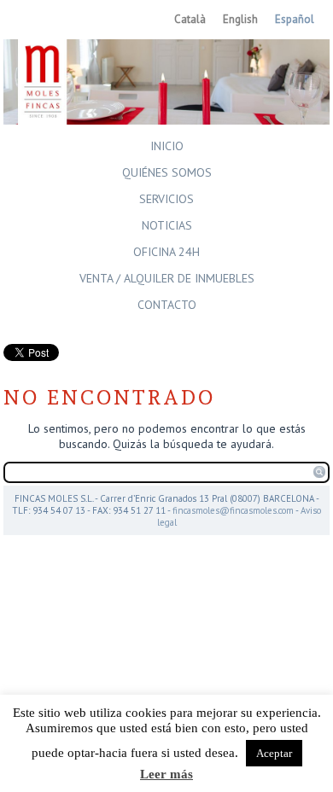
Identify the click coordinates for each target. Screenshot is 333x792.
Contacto (166, 304)
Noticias (167, 225)
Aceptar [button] (274, 753)
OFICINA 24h (166, 251)
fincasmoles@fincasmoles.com (233, 510)
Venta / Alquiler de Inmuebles (166, 278)
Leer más (166, 774)
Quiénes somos (167, 172)
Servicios (166, 199)
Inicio (167, 146)
